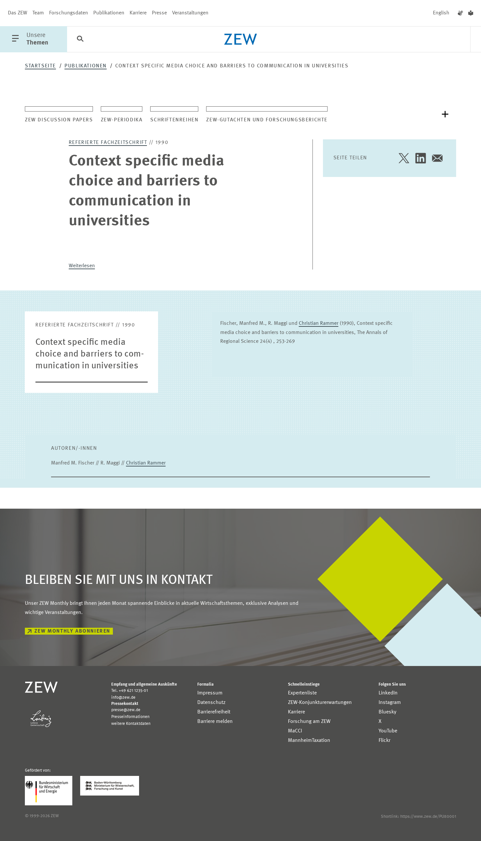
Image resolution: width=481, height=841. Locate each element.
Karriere (138, 13)
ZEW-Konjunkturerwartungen (320, 702)
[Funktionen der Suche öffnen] (80, 39)
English (441, 13)
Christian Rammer (318, 323)
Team (38, 13)
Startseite (40, 66)
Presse (159, 13)
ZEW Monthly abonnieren (72, 631)
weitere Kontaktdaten (131, 724)
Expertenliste (302, 693)
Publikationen (108, 13)
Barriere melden (215, 721)
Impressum (210, 693)
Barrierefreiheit (213, 712)
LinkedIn (388, 693)
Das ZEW (17, 13)
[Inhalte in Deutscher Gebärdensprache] (460, 13)
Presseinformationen (130, 717)
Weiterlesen (82, 266)
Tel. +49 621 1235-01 (129, 691)
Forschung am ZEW (309, 721)
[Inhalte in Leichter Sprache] (471, 13)
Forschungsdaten (68, 13)
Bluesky (387, 712)
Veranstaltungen (190, 13)
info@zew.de (123, 697)
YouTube (388, 731)
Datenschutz (211, 702)
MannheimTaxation (309, 740)
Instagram (390, 702)
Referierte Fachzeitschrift (108, 142)
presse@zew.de (125, 710)
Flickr (384, 740)
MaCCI (295, 731)
